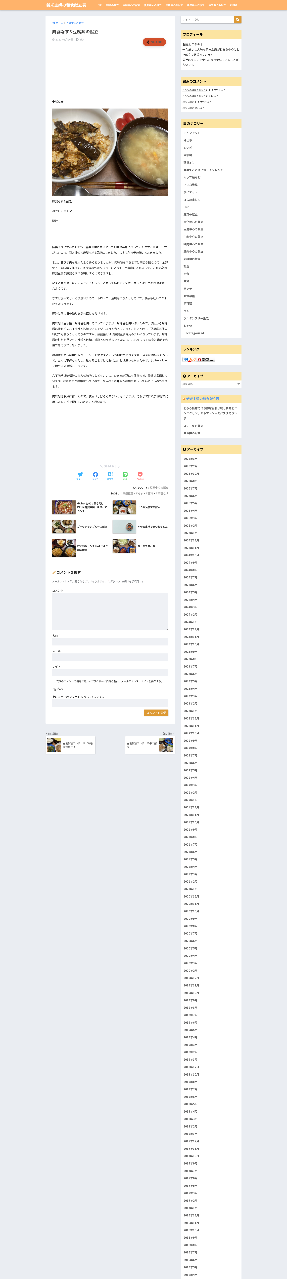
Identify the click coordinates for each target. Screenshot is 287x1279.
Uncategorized (194, 333)
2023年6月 (190, 674)
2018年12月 (191, 1067)
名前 (56, 635)
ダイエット (191, 192)
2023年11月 (191, 637)
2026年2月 (190, 466)
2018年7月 (190, 1089)
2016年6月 (190, 1260)
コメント (57, 590)
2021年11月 (191, 815)
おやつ (188, 326)
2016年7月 (190, 1252)
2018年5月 (190, 1104)
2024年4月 (190, 600)
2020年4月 (190, 956)
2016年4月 (190, 1275)
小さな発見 (191, 185)
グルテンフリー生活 (196, 318)
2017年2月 (190, 1200)
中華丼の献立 (192, 433)
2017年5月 (190, 1186)
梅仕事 (188, 140)
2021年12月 (191, 807)
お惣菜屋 (189, 296)
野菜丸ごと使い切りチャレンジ (203, 170)
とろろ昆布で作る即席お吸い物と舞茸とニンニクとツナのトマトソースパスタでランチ (210, 413)
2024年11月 (191, 548)
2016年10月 (191, 1230)
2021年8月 (190, 837)
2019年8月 (190, 1008)
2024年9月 (190, 562)
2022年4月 (190, 778)
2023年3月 (190, 696)
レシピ (188, 148)
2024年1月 (190, 622)
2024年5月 (190, 592)
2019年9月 (190, 1000)
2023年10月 (191, 644)
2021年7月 (190, 844)
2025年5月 (190, 503)
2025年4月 (190, 511)
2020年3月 (190, 963)
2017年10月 (191, 1156)
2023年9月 (190, 651)
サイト (56, 666)
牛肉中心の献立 (174, 5)
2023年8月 (190, 659)
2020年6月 (190, 941)
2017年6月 (190, 1178)
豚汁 (150, 493)
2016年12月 (191, 1215)
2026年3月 (190, 459)
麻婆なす (163, 493)
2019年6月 (190, 1022)
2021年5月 (190, 859)
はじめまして (192, 200)
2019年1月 (190, 1059)
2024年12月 (191, 540)
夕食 (186, 274)
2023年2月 (190, 703)
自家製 (188, 155)
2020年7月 (190, 933)
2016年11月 (191, 1223)
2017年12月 (191, 1141)
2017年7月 (190, 1171)
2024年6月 (190, 585)
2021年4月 (190, 867)
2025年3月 (190, 518)
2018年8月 (190, 1082)
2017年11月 (191, 1148)
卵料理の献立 (192, 259)
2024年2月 (190, 614)
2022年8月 (190, 748)
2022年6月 (190, 763)
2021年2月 (190, 881)
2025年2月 (190, 525)
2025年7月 (190, 488)
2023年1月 (190, 711)
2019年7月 (190, 1015)
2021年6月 (190, 852)
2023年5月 (190, 681)
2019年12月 (191, 978)
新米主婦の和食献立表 (66, 5)
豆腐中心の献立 (131, 5)
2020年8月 (190, 926)
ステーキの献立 (193, 426)
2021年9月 (190, 829)
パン (186, 311)
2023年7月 (190, 666)
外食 (186, 281)
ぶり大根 (187, 102)
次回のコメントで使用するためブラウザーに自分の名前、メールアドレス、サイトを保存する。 (109, 681)
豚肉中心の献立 (217, 5)
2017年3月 (190, 1193)
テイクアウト (192, 133)
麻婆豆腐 (128, 493)
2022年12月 (191, 718)
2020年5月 (190, 948)
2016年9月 (190, 1238)
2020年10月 (191, 911)
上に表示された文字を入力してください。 (78, 697)
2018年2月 (190, 1126)
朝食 (186, 266)
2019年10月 (191, 993)
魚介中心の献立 (153, 5)
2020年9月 (190, 918)
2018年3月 (190, 1119)
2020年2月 (190, 970)
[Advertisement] (110, 72)
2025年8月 (190, 481)
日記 (99, 5)
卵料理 (188, 303)
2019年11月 (191, 985)
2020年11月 (191, 904)
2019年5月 (190, 1030)
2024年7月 (190, 577)
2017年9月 (190, 1163)
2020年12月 (191, 896)
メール (57, 651)
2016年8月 (190, 1245)
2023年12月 (191, 629)
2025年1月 (190, 533)
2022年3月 (190, 785)
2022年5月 (190, 770)
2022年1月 (190, 800)
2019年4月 (190, 1037)
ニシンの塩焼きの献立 (194, 90)
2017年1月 (190, 1208)
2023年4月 (190, 689)
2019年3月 (190, 1045)
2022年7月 (190, 755)
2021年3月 (190, 874)
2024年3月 (190, 607)
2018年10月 (191, 1074)
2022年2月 (190, 792)
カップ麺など (192, 177)
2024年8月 (190, 570)
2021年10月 (191, 822)
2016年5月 (190, 1267)
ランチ (188, 289)
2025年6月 (190, 496)
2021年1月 (190, 889)
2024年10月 (191, 555)
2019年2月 (190, 1052)
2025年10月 (191, 473)
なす (140, 493)
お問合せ (235, 5)
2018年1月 (190, 1134)
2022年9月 (190, 741)
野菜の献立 (112, 5)
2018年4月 (190, 1111)
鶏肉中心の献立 (195, 5)
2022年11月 (191, 726)
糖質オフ (189, 162)
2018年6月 (190, 1096)
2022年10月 (191, 733)
